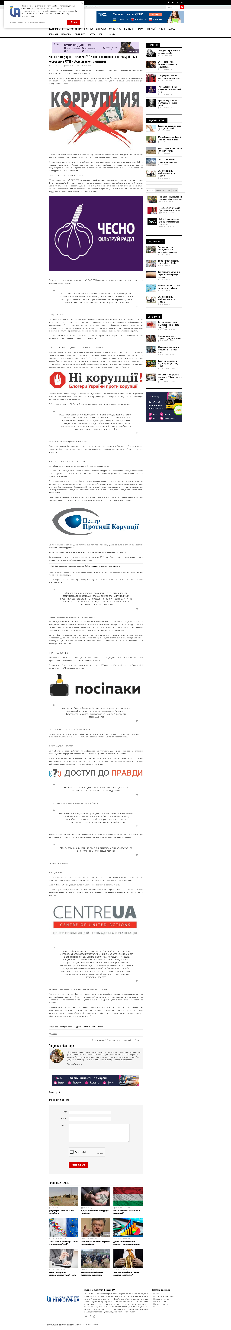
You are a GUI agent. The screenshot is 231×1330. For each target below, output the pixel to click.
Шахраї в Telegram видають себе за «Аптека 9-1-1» (168, 262)
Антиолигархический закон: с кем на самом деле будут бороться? (126, 1273)
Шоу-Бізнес (66, 34)
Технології (151, 28)
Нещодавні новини (157, 120)
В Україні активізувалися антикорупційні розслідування (95, 1211)
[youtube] (177, 2)
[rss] (181, 2)
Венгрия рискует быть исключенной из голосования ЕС (127, 1211)
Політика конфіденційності (164, 1296)
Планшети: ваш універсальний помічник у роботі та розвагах (170, 198)
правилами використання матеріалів (36, 11)
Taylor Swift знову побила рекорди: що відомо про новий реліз (169, 89)
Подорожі (53, 34)
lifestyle (150, 190)
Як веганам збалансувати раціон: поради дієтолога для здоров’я (169, 363)
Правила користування (162, 1299)
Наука (140, 28)
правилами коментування (63, 11)
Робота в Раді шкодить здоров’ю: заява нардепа (167, 160)
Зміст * (64, 1125)
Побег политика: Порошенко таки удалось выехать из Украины (95, 1242)
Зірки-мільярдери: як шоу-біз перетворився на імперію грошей (169, 103)
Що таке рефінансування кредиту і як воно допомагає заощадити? (168, 325)
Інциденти (129, 28)
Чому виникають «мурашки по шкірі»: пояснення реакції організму (169, 274)
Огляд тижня (154, 317)
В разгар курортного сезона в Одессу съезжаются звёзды (170, 209)
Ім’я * (65, 1112)
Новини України (56, 28)
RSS (155, 1307)
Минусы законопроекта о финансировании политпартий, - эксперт (63, 1273)
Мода (101, 34)
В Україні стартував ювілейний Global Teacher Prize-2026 (169, 138)
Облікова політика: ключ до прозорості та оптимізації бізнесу (168, 350)
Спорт (162, 28)
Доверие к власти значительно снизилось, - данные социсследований (127, 1242)
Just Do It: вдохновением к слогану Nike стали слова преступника (169, 222)
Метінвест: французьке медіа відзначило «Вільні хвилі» (169, 287)
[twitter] (173, 2)
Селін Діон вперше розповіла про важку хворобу (169, 51)
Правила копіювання (161, 1302)
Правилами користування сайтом (48, 8)
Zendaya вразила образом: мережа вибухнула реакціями (169, 76)
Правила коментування (162, 1304)
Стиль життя (81, 34)
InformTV (111, 34)
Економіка (101, 28)
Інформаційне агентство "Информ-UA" (62, 1325)
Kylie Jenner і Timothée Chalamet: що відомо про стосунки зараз (167, 64)
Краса (92, 34)
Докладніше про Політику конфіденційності (27, 22)
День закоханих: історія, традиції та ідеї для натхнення (169, 337)
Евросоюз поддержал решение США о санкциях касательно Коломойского (89, 566)
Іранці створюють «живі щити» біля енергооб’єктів (61, 1211)
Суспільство (115, 28)
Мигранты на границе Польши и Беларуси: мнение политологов (92, 1273)
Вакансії (156, 1294)
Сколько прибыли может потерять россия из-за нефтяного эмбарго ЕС (63, 1242)
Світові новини (74, 28)
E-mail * (64, 1119)
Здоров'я (172, 28)
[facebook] (168, 2)
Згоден (74, 22)
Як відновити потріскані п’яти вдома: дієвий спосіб (169, 127)
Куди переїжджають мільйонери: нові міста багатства (166, 173)
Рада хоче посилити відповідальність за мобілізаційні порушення (167, 249)
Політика (88, 28)
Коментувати (78, 1165)
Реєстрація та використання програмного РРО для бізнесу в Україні (170, 377)
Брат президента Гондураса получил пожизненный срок (81, 1027)
